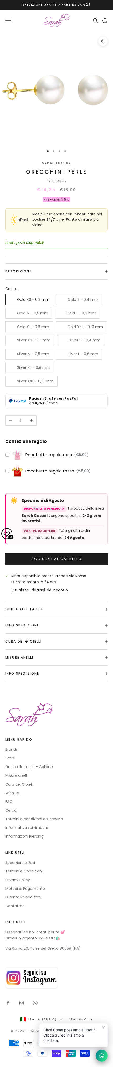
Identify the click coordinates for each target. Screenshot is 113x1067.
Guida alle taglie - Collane (29, 766)
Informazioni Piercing (24, 836)
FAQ (9, 801)
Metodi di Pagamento (25, 888)
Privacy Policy (17, 879)
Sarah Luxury (56, 163)
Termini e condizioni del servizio (34, 819)
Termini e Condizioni (24, 871)
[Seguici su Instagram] (21, 1003)
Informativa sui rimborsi (27, 827)
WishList (12, 793)
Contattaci (15, 905)
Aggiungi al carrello (56, 558)
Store (10, 758)
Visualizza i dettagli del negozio (39, 590)
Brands (11, 749)
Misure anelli (16, 775)
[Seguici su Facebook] (8, 1003)
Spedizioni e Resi (20, 862)
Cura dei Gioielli (19, 784)
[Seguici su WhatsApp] (35, 1003)
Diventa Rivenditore (23, 897)
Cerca (11, 810)
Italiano (78, 1019)
